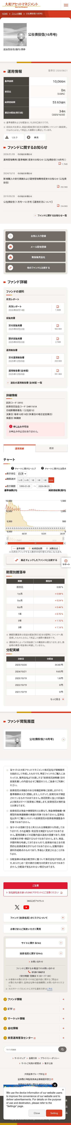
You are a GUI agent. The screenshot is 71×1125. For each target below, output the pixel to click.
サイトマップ (19, 1058)
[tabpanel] (35, 582)
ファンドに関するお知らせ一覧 (52, 215)
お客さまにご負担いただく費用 (25, 929)
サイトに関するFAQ (31, 943)
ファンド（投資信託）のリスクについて (29, 918)
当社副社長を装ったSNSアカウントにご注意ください (33, 892)
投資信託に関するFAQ (31, 953)
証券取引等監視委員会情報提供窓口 (34, 1079)
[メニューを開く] (66, 5)
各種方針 (33, 1058)
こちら (49, 989)
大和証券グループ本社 (34, 1074)
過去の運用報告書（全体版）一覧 (26, 382)
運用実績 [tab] (19, 448)
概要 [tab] (51, 448)
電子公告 (48, 1063)
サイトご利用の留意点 (31, 1063)
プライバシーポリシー (49, 1058)
